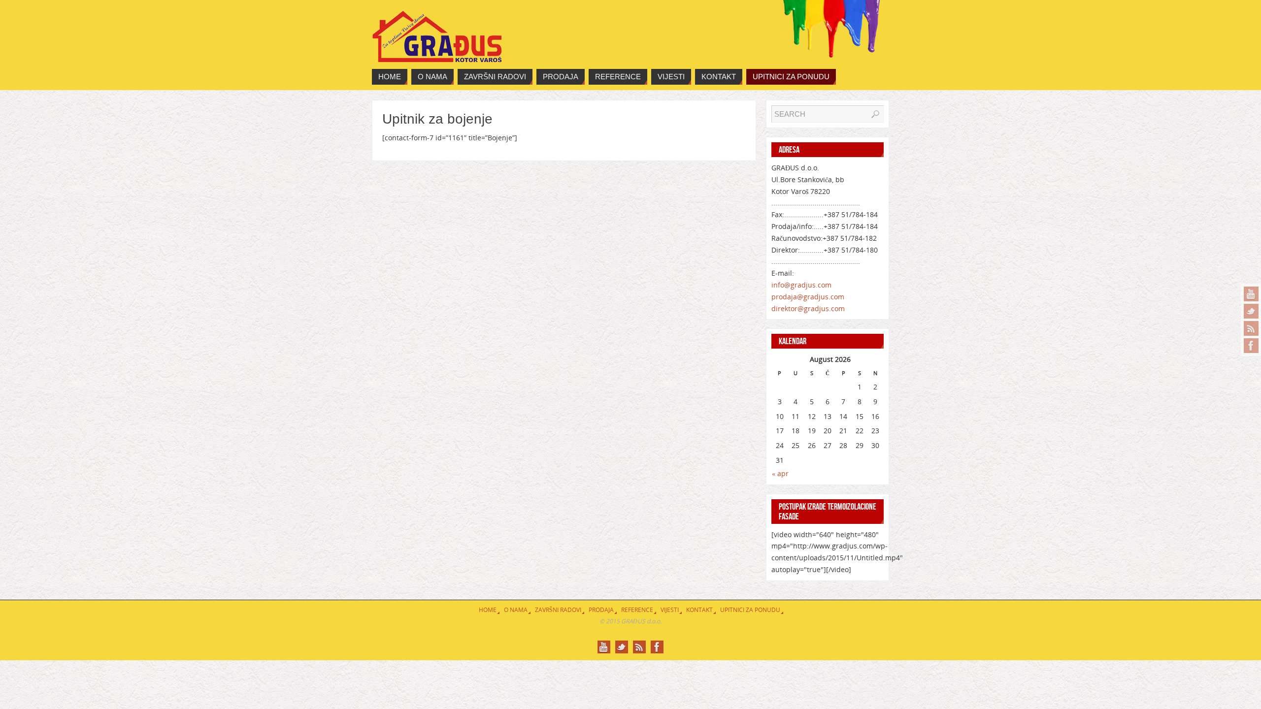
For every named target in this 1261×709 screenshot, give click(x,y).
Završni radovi (558, 610)
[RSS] (1251, 328)
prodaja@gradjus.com (807, 296)
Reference (637, 610)
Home (488, 610)
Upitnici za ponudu (750, 610)
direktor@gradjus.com (808, 308)
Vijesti (670, 610)
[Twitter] (1251, 311)
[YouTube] (1251, 294)
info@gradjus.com (801, 285)
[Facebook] (1251, 345)
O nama (516, 610)
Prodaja (601, 610)
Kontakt (699, 610)
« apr (780, 473)
